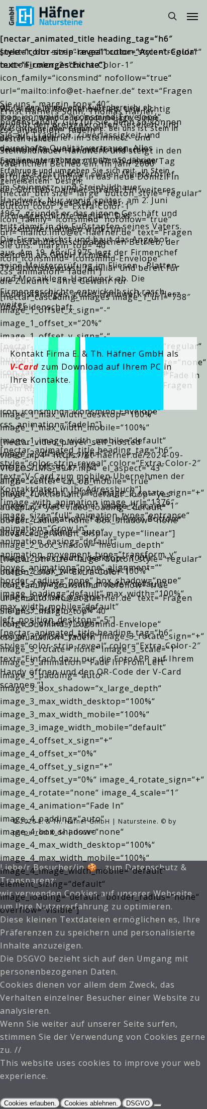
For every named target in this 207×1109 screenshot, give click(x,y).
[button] (192, 16)
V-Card (24, 366)
